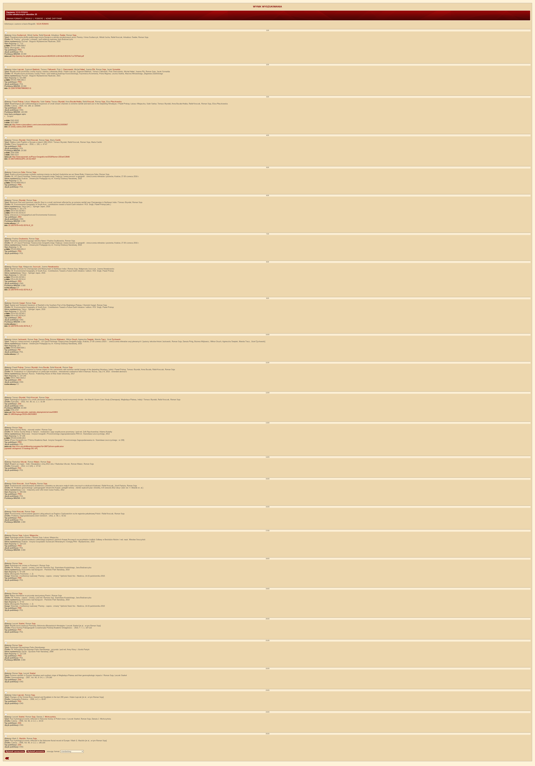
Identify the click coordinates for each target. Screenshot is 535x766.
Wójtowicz (61, 339)
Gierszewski (68, 69)
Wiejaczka (35, 102)
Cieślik (58, 140)
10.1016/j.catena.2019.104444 (20, 127)
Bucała (46, 367)
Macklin (22, 738)
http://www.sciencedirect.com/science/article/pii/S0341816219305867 (40, 125)
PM (19, 350)
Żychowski (116, 339)
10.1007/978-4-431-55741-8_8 (20, 290)
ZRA (19, 380)
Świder (62, 35)
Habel (82, 69)
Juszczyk (37, 267)
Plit (93, 69)
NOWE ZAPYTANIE (54, 19)
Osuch (74, 339)
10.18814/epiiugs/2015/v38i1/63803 (22, 414)
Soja (74, 35)
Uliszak (24, 462)
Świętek (90, 339)
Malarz (36, 462)
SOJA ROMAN (42, 24)
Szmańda (116, 69)
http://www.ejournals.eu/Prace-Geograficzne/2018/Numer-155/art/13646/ (41, 157)
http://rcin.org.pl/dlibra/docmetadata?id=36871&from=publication (38, 446)
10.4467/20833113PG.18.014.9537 (22, 159)
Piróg (47, 339)
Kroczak (47, 35)
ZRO (19, 217)
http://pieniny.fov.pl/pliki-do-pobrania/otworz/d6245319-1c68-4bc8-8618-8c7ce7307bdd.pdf (48, 56)
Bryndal (61, 102)
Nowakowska (53, 267)
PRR (19, 578)
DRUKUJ (28, 19)
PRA (19, 185)
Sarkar (47, 102)
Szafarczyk (21, 35)
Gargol (22, 303)
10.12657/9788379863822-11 (19, 88)
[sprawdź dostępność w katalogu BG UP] (21, 448)
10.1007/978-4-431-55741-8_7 (20, 326)
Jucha (35, 35)
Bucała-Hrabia (76, 102)
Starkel (21, 624)
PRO (20, 50)
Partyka (33, 484)
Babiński (36, 69)
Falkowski (52, 69)
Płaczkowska (116, 102)
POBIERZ (39, 19)
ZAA (19, 108)
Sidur (23, 172)
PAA (19, 146)
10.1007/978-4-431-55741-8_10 (20, 225)
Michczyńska (50, 717)
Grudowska (23, 239)
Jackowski (22, 339)
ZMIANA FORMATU (14, 19)
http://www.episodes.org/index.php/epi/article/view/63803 (35, 412)
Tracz (103, 339)
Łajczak (21, 69)
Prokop (20, 102)
